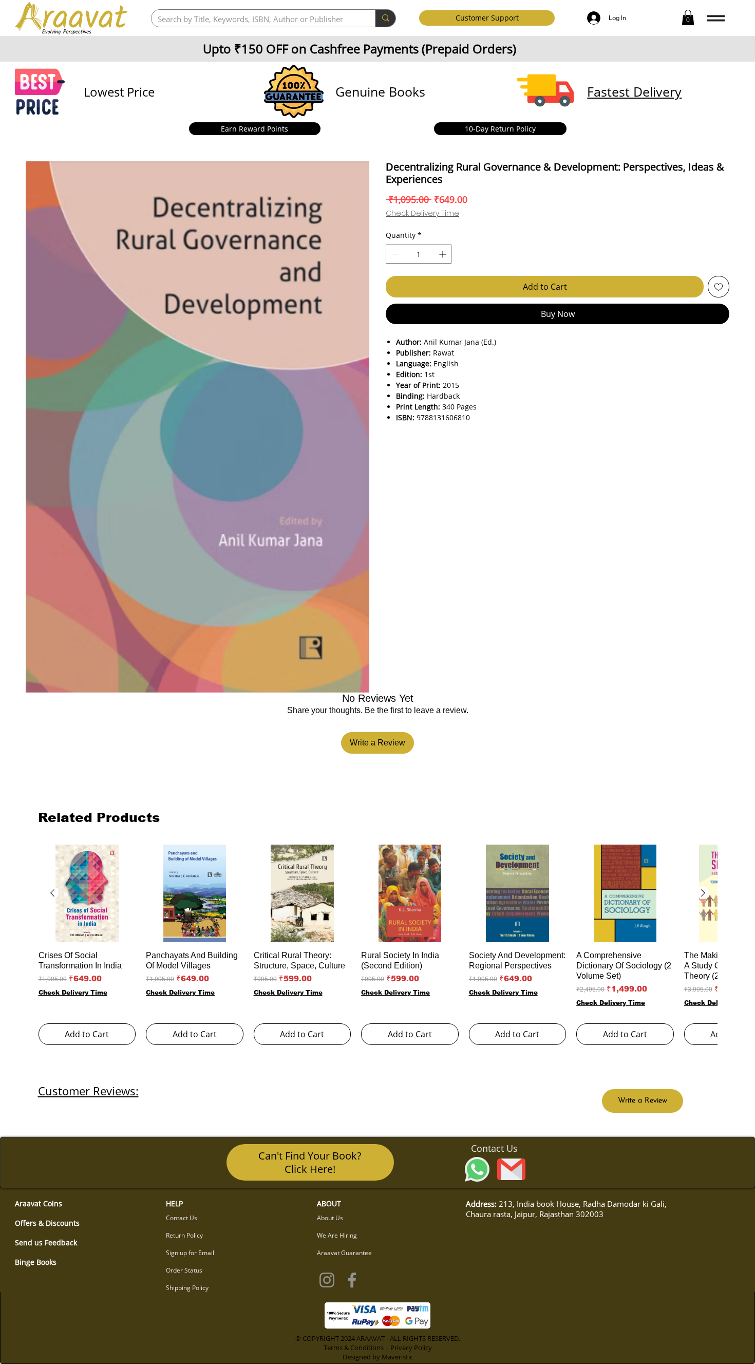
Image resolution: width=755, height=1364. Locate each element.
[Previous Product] (52, 893)
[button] (688, 17)
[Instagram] (327, 1280)
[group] (378, 944)
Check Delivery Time (422, 213)
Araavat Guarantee (344, 1252)
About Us (330, 1217)
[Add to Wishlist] (718, 286)
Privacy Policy (411, 1347)
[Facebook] (352, 1280)
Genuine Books (380, 91)
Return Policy (184, 1235)
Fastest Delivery (634, 91)
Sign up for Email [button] (190, 1252)
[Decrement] (393, 254)
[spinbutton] (418, 254)
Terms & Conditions (354, 1347)
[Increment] (443, 254)
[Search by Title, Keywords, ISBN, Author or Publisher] (385, 18)
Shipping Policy (187, 1287)
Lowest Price (119, 91)
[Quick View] (87, 893)
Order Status (184, 1270)
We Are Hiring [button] (337, 1235)
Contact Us (181, 1217)
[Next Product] (703, 893)
